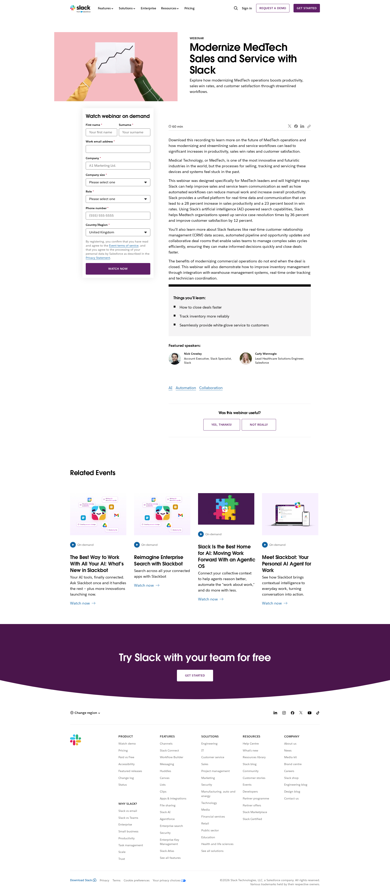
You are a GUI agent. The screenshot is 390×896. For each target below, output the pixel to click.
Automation (186, 387)
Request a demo (272, 8)
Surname (126, 125)
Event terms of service (124, 245)
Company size (96, 175)
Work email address (100, 141)
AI (170, 387)
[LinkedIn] (302, 126)
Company (93, 158)
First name (94, 125)
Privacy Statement (98, 258)
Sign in (247, 8)
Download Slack (81, 880)
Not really (259, 424)
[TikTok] (318, 713)
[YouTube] (309, 713)
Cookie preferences (137, 880)
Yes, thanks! (221, 424)
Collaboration (211, 387)
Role (90, 191)
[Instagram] (284, 713)
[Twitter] (290, 126)
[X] (301, 713)
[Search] (236, 8)
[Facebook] (296, 126)
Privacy (104, 880)
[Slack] (80, 8)
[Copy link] (309, 126)
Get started (307, 8)
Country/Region (98, 225)
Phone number (97, 208)
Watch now (118, 269)
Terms (116, 880)
